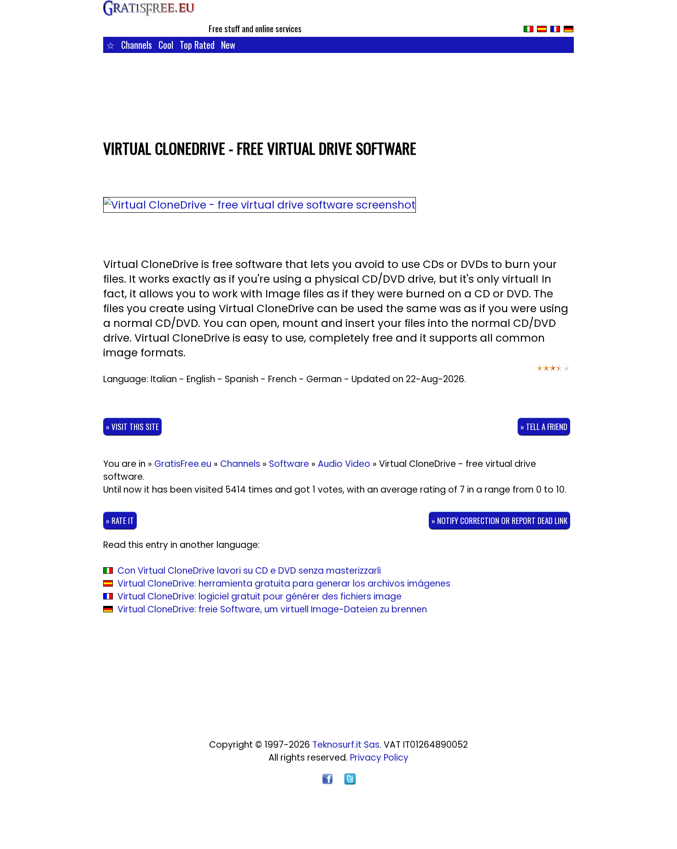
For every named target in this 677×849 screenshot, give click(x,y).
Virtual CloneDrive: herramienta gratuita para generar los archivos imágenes (283, 583)
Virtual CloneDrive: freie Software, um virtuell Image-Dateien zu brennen (272, 609)
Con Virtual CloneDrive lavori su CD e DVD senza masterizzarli (249, 570)
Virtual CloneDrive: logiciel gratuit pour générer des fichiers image (259, 596)
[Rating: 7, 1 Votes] (552, 372)
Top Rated (197, 45)
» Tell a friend (543, 426)
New (228, 45)
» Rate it (120, 520)
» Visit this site (132, 426)
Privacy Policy (379, 757)
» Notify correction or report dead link (499, 520)
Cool (165, 45)
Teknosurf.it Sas (345, 745)
